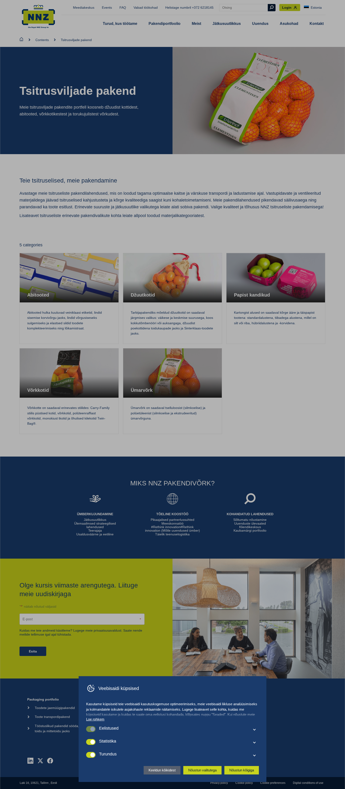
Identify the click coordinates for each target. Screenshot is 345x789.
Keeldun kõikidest (162, 770)
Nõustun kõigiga (241, 770)
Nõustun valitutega (202, 770)
